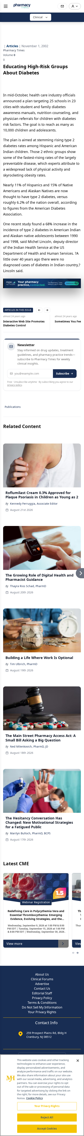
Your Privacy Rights (42, 1012)
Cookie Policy (34, 1098)
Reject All (47, 1117)
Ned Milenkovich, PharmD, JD (29, 746)
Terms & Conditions (42, 1002)
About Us (42, 974)
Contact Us (42, 988)
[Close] (77, 1060)
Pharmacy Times (14, 50)
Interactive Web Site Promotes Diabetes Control (24, 323)
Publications (13, 407)
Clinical (38, 17)
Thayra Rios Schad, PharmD (28, 586)
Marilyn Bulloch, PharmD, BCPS (30, 833)
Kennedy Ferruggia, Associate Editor (34, 503)
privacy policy (14, 385)
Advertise (42, 984)
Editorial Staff (42, 993)
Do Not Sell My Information (42, 1007)
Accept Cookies (47, 1128)
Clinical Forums (42, 979)
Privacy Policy (42, 998)
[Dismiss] (77, 283)
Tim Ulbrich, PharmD (23, 664)
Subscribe (62, 373)
